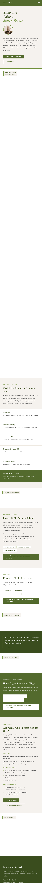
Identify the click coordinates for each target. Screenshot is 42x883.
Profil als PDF (11, 800)
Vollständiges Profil (14, 805)
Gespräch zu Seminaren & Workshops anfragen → (20, 600)
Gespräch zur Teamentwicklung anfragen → (18, 557)
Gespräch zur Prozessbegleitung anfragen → (18, 706)
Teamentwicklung (24, 547)
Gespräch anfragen (13, 56)
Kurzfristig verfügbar (12, 594)
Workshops (18, 590)
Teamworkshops (10, 550)
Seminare (8, 590)
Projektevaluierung (13, 700)
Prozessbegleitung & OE (15, 696)
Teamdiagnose (9, 547)
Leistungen (10, 61)
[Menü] (38, 3)
